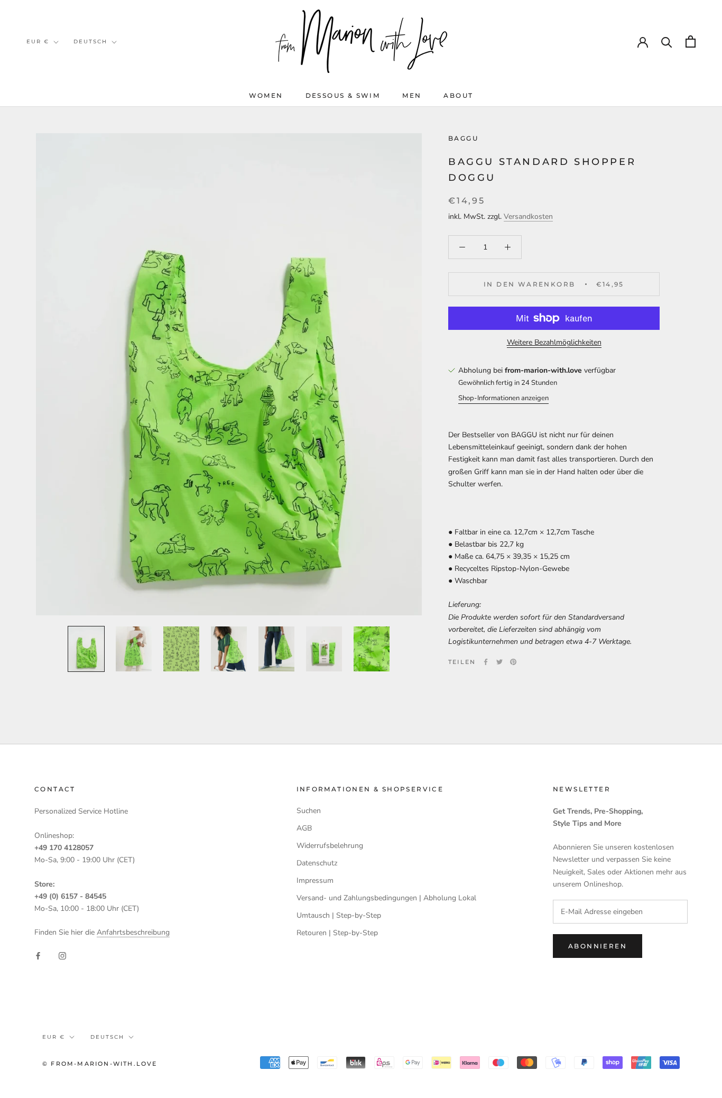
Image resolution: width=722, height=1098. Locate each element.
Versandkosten (528, 216)
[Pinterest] (513, 662)
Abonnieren (597, 946)
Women (266, 95)
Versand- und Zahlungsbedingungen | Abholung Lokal (386, 898)
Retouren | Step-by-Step (337, 933)
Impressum (315, 880)
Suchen (309, 811)
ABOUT (458, 95)
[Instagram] (62, 955)
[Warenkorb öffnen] (691, 41)
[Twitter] (499, 662)
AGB (304, 828)
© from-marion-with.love (100, 1063)
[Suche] (666, 41)
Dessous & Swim (343, 95)
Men (411, 95)
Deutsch (90, 41)
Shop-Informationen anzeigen (503, 397)
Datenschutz (317, 863)
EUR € (37, 41)
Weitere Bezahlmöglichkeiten (554, 342)
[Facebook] (486, 662)
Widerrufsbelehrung (330, 846)
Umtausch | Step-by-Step (339, 915)
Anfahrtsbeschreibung (133, 932)
